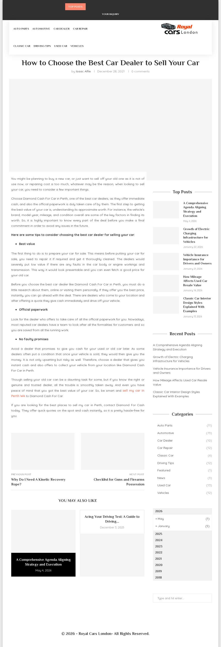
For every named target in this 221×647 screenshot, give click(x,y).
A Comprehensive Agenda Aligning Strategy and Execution (195, 209)
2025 (158, 534)
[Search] (205, 37)
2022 (158, 552)
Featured (184, 470)
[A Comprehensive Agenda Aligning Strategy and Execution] (43, 531)
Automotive (41, 28)
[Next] (95, 6)
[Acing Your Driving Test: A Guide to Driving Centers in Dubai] (112, 555)
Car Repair (80, 28)
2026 (158, 511)
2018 (158, 577)
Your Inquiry (110, 14)
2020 (159, 565)
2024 (158, 540)
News (184, 478)
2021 (158, 558)
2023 (158, 546)
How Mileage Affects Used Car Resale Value (195, 281)
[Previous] (89, 6)
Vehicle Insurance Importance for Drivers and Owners (197, 259)
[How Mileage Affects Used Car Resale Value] (166, 283)
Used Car (60, 46)
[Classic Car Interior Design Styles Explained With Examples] (166, 305)
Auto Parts (21, 28)
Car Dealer (61, 28)
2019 (158, 571)
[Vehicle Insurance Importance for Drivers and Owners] (166, 261)
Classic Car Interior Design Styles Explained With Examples (197, 305)
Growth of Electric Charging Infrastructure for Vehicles (196, 235)
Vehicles (77, 46)
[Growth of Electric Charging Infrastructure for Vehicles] (166, 235)
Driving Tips (42, 46)
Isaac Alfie (83, 71)
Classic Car (21, 46)
